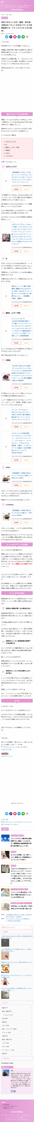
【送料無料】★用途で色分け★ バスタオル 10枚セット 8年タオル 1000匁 (22, 513)
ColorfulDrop (17, 10)
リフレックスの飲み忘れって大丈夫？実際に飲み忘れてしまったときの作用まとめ (21, 894)
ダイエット (11, 821)
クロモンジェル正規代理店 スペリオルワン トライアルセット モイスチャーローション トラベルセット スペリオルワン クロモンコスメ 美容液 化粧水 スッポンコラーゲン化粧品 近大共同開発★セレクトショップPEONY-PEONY (21, 443)
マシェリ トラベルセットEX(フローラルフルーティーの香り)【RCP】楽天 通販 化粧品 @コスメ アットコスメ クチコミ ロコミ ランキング (21, 414)
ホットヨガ (29, 821)
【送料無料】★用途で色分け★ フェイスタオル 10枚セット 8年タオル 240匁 (22, 475)
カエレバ (30, 185)
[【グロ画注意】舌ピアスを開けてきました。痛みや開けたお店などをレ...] (5, 958)
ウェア (11, 824)
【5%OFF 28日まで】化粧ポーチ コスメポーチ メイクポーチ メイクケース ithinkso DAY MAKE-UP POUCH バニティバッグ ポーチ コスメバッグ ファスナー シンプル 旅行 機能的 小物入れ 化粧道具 (22, 373)
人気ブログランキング (7, 756)
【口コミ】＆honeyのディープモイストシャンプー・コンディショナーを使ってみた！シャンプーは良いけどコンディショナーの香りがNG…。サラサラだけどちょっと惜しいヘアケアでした (21, 876)
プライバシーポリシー (10, 1106)
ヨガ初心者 (6, 824)
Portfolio (6, 1104)
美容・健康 (5, 819)
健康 (4, 821)
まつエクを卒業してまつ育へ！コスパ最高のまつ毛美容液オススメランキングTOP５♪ (21, 857)
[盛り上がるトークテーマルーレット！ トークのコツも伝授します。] (5, 984)
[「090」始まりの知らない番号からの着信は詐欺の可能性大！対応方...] (5, 945)
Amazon (26, 189)
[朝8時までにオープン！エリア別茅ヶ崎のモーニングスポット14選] (5, 971)
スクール (23, 821)
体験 (2, 824)
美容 (7, 821)
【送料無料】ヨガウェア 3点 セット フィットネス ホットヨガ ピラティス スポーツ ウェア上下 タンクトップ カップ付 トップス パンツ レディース (22, 177)
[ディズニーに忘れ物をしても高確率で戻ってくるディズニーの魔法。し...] (5, 997)
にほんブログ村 (6, 749)
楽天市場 (16, 189)
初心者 (19, 821)
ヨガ (16, 821)
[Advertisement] (17, 93)
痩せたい (16, 824)
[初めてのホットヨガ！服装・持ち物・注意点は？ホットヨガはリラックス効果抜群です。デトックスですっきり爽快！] (19, 36)
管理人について (8, 1108)
